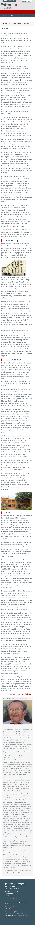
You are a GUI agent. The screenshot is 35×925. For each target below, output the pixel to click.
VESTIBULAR (6, 16)
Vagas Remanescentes (26, 16)
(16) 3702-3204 (14, 907)
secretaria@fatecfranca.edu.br (17, 912)
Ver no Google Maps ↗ (11, 898)
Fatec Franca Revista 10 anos (22, 694)
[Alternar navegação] (2, 12)
